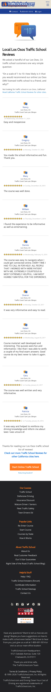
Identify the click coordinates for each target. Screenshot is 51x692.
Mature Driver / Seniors (26, 504)
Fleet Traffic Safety (25, 508)
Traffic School (25, 492)
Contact (14, 11)
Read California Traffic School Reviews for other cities (24, 92)
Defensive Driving (25, 496)
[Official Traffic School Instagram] (22, 604)
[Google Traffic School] (39, 604)
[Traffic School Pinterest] (33, 604)
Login (39, 11)
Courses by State (25, 534)
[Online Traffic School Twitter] (28, 604)
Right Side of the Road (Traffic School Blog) (25, 563)
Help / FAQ (25, 576)
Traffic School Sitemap (25, 589)
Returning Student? (25, 473)
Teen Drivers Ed (25, 512)
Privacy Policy (35, 671)
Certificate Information (25, 585)
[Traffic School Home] (18, 3)
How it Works (25, 538)
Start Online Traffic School (25, 467)
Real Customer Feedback (25, 555)
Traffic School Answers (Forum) (25, 580)
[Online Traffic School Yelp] (12, 604)
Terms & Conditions (18, 671)
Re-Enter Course (25, 525)
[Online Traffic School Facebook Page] (17, 604)
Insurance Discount (26, 500)
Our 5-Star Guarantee (25, 559)
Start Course (25, 529)
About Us (25, 551)
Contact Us (26, 593)
